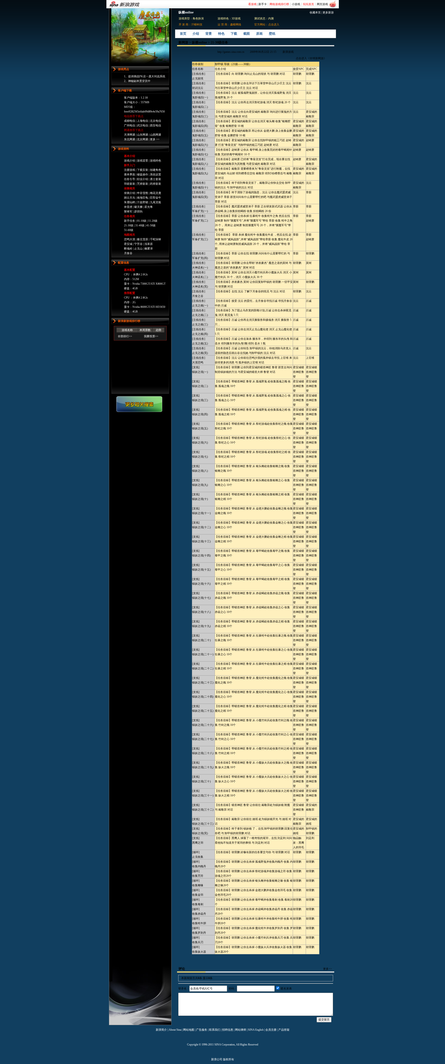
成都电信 (129, 120)
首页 (183, 33)
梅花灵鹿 (155, 193)
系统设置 (155, 174)
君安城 (128, 244)
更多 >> (154, 139)
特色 (221, 33)
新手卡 (262, 4)
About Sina (175, 1029)
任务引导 (129, 179)
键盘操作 (142, 174)
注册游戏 (129, 170)
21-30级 (128, 225)
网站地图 (188, 1029)
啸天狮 (138, 207)
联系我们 (214, 1029)
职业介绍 (142, 179)
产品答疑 (283, 1029)
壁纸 (272, 33)
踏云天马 (129, 197)
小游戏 (296, 4)
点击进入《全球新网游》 (311, 58)
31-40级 (139, 225)
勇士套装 (155, 179)
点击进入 (273, 24)
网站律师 (240, 1029)
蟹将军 (128, 211)
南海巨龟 (142, 197)
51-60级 (128, 230)
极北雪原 (142, 239)
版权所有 (228, 1059)
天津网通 (129, 134)
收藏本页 (315, 12)
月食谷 (128, 253)
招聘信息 (227, 1029)
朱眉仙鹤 (129, 202)
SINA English (256, 1029)
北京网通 (142, 139)
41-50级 (151, 225)
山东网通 (142, 134)
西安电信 (155, 125)
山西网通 (155, 134)
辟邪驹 (138, 211)
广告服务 (201, 1029)
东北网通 (129, 139)
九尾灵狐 (155, 202)
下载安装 (142, 170)
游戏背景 (142, 160)
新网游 (183, 42)
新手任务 (129, 220)
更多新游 (328, 12)
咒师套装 (142, 183)
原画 (259, 33)
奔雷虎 (128, 207)
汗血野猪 (142, 202)
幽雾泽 (148, 248)
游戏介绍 (129, 160)
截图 (246, 33)
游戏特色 (155, 160)
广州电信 (129, 125)
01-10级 (141, 220)
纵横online (199, 42)
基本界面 (129, 174)
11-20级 (152, 220)
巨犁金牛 (155, 197)
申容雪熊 (142, 193)
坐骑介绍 (129, 193)
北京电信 (155, 120)
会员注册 (271, 1029)
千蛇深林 (155, 239)
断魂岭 (128, 248)
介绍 (196, 33)
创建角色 (155, 170)
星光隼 (148, 207)
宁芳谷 (138, 244)
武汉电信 (142, 125)
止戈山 (138, 248)
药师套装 (155, 183)
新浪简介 (161, 1029)
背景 (208, 33)
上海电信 (142, 120)
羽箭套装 (129, 183)
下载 (234, 33)
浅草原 (148, 244)
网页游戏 (322, 4)
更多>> (327, 968)
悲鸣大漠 (129, 239)
